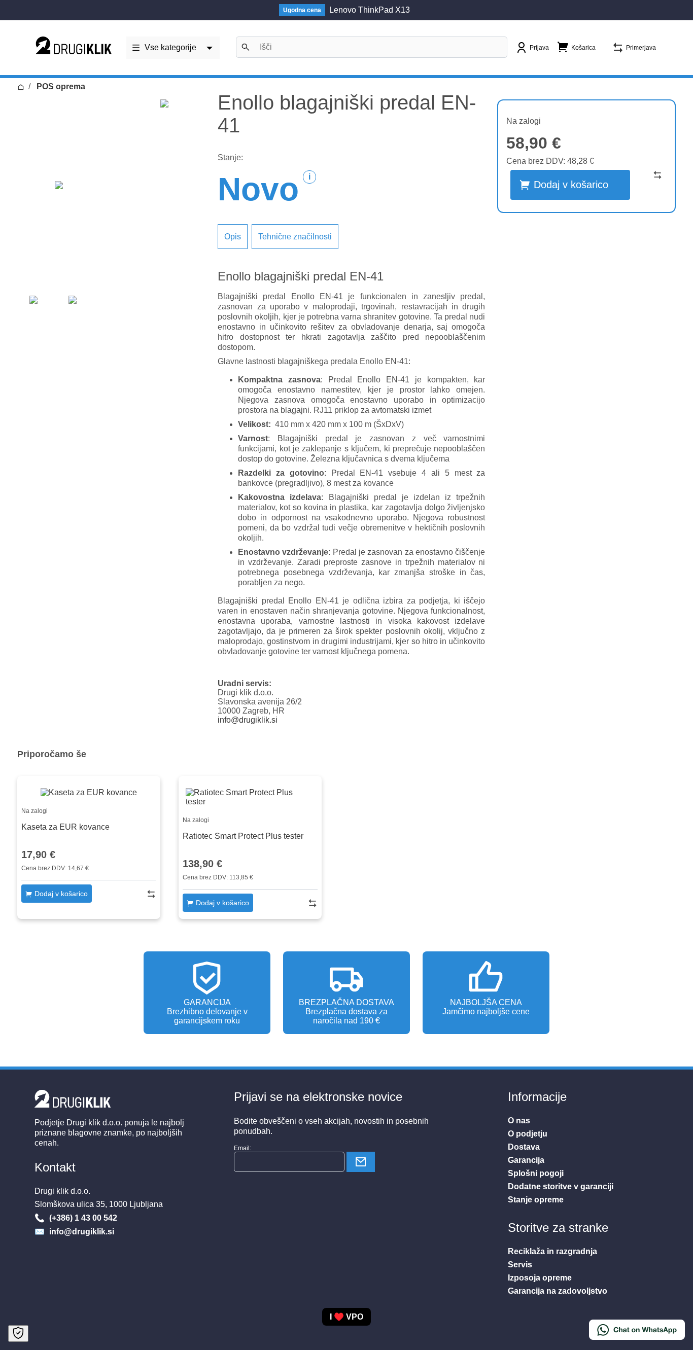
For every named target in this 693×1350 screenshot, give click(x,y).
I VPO (346, 1316)
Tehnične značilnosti (295, 236)
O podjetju (527, 1133)
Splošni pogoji (536, 1173)
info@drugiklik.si (248, 720)
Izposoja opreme (540, 1277)
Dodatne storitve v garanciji (560, 1186)
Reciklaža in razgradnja (552, 1251)
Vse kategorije (170, 47)
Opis (232, 236)
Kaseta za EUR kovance (65, 827)
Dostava (524, 1147)
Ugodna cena (302, 10)
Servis (520, 1264)
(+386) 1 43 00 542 (82, 1218)
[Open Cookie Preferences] (18, 1333)
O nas (519, 1120)
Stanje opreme (536, 1199)
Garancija (526, 1160)
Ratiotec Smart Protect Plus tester (243, 836)
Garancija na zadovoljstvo (557, 1291)
